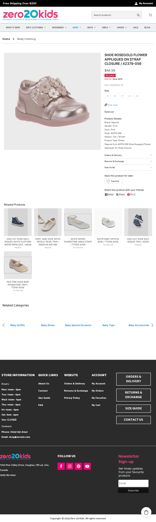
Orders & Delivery (113, 155)
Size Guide (110, 167)
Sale (135, 27)
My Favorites (99, 398)
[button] (150, 14)
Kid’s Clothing (34, 27)
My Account (98, 384)
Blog (147, 27)
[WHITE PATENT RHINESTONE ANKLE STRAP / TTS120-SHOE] (78, 222)
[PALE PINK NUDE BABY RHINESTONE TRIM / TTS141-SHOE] (18, 265)
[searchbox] (117, 15)
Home (6, 39)
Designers (58, 27)
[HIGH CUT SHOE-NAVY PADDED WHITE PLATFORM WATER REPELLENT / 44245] (18, 222)
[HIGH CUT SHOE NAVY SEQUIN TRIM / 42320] (138, 222)
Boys (90, 27)
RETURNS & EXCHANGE (133, 395)
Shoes (120, 27)
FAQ (40, 405)
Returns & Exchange (114, 161)
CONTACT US (133, 419)
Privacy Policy (72, 398)
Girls (105, 27)
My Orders (98, 391)
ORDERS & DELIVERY (133, 379)
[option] (17, 317)
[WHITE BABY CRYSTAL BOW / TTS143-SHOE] (108, 222)
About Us (43, 384)
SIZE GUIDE (133, 408)
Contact (43, 391)
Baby (75, 27)
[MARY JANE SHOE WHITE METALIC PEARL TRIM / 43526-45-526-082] (48, 222)
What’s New (13, 27)
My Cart (96, 405)
